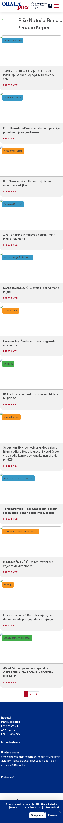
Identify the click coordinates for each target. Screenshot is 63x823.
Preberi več (7, 777)
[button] (50, 6)
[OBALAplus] (25, 6)
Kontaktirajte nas (10, 742)
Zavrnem (53, 815)
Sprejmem (37, 815)
